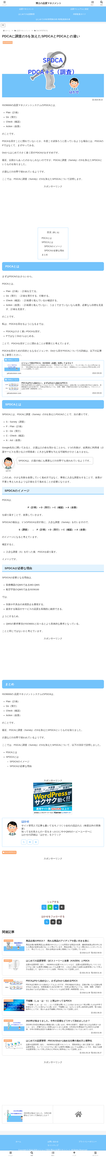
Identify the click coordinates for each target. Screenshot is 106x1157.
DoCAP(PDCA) (10, 852)
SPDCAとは (47, 242)
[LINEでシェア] (50, 907)
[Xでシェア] (44, 907)
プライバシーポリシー (88, 1142)
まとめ (45, 254)
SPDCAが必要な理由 (54, 250)
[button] (62, 907)
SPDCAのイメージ (53, 246)
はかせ (25, 821)
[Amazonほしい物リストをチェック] (35, 842)
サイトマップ (53, 1145)
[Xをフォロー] (23, 842)
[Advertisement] (53, 206)
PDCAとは (47, 238)
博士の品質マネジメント (48, 3)
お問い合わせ (53, 1142)
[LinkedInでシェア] (56, 907)
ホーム (18, 1142)
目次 (49, 232)
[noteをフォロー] (29, 842)
